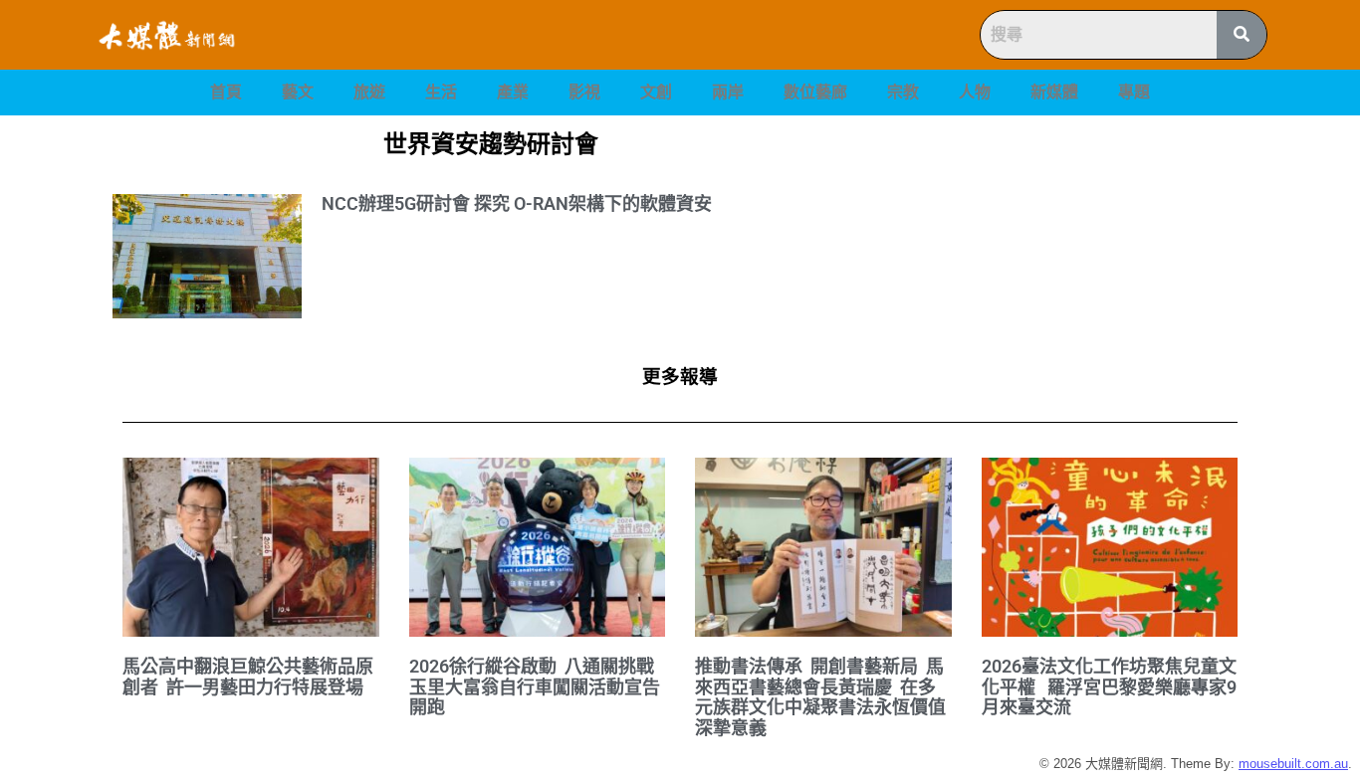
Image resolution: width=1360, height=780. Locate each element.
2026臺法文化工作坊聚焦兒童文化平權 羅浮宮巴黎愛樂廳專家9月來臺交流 (1109, 686)
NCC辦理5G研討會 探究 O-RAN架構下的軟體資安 (517, 203)
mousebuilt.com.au (1293, 763)
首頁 (226, 92)
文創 (656, 92)
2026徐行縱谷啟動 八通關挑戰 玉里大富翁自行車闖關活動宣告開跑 (534, 686)
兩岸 (728, 92)
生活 (441, 92)
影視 (584, 92)
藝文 (298, 92)
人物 (975, 92)
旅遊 (369, 92)
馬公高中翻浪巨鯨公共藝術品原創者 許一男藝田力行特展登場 (247, 676)
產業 (513, 92)
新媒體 (1054, 92)
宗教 (903, 92)
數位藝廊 (815, 92)
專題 (1134, 92)
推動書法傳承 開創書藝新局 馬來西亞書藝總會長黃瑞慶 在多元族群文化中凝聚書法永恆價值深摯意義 (820, 697)
